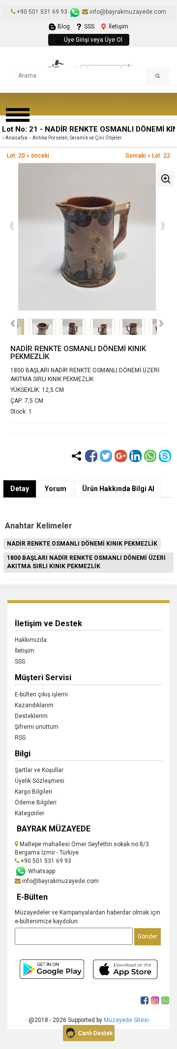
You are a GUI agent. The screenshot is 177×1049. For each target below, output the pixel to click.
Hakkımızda (31, 639)
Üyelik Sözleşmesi (39, 780)
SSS (88, 26)
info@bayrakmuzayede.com (127, 11)
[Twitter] (106, 456)
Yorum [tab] (55, 489)
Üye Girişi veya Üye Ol (92, 39)
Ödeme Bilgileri (36, 802)
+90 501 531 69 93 (42, 11)
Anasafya (16, 137)
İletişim (117, 26)
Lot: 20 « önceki (28, 155)
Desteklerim (31, 716)
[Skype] (165, 456)
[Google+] (120, 456)
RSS (20, 737)
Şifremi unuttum (37, 726)
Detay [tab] (19, 489)
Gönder (147, 936)
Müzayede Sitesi (126, 1020)
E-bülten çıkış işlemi (41, 694)
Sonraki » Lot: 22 (147, 155)
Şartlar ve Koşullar (39, 770)
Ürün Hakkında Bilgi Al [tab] (118, 489)
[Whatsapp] (150, 456)
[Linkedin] (135, 456)
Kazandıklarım (34, 705)
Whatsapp (41, 871)
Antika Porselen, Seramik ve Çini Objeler (77, 137)
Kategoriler (29, 813)
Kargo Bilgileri (33, 791)
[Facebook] (91, 456)
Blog (63, 26)
